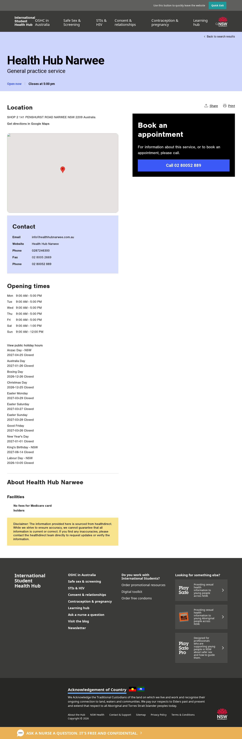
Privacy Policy (159, 714)
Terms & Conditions (183, 714)
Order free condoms (137, 598)
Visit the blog (78, 621)
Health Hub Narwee (45, 244)
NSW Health (97, 714)
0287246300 (41, 250)
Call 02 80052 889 (183, 165)
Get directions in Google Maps (28, 124)
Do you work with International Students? (141, 576)
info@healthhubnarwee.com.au (53, 237)
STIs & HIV (101, 22)
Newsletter (77, 628)
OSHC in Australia (42, 22)
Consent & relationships (125, 22)
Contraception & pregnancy (164, 22)
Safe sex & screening (84, 581)
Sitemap (141, 714)
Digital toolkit (132, 591)
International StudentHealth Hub (25, 21)
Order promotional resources (143, 585)
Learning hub (200, 22)
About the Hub (76, 714)
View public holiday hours (25, 345)
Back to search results (221, 36)
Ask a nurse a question (86, 614)
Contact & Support (120, 714)
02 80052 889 (41, 264)
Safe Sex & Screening (72, 22)
